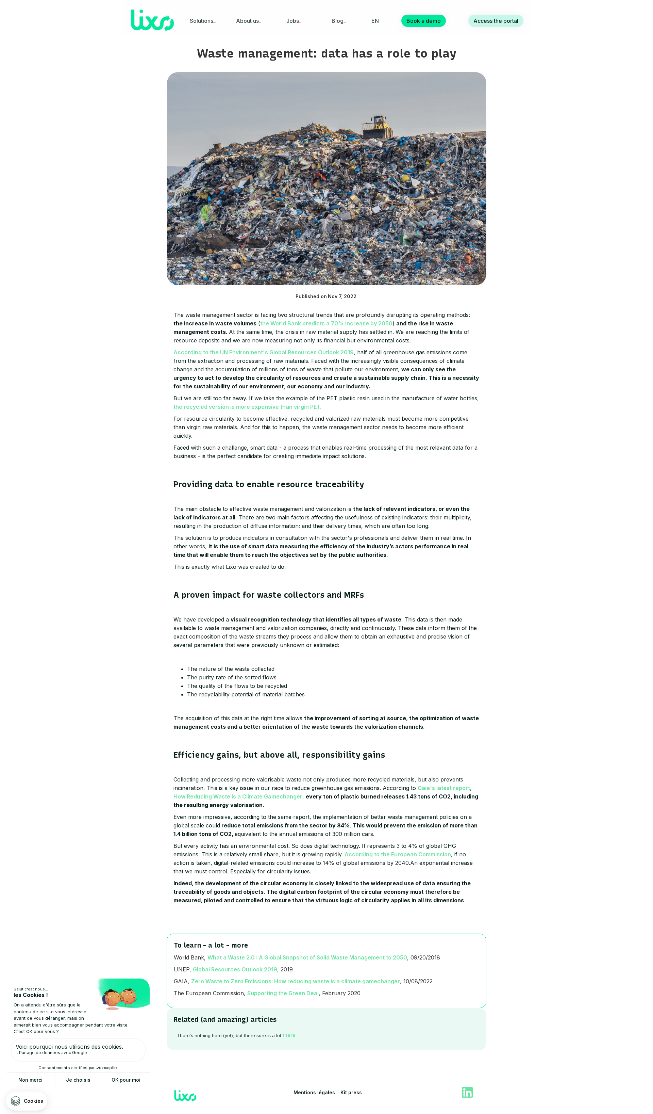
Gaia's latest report (444, 788)
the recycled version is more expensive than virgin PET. (247, 406)
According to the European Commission (398, 854)
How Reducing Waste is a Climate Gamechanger (237, 796)
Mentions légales (314, 1092)
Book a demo (423, 20)
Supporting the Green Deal (283, 993)
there (289, 1035)
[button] (201, 21)
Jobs (292, 20)
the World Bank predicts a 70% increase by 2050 (326, 323)
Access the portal (495, 20)
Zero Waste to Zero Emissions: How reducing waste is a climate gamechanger (295, 981)
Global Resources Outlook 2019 (235, 969)
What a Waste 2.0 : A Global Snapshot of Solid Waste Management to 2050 (307, 957)
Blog (338, 20)
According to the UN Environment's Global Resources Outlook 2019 (263, 352)
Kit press (351, 1092)
